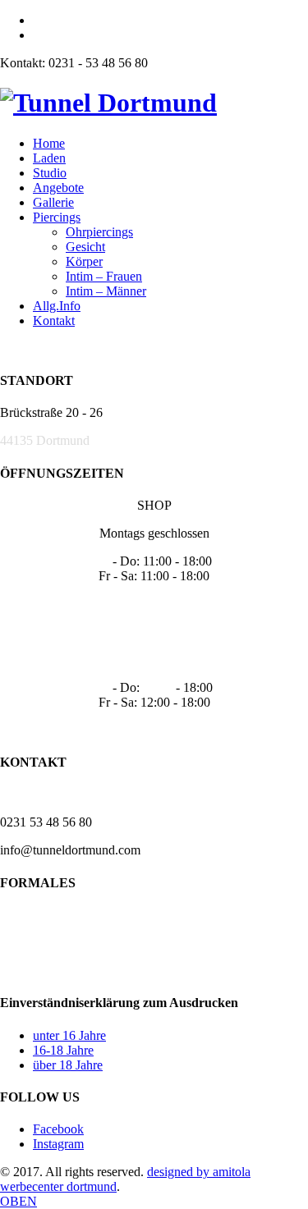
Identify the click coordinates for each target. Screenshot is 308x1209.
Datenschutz (32, 943)
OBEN (18, 1201)
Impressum (28, 915)
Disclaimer (28, 971)
